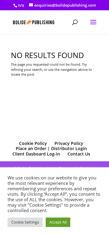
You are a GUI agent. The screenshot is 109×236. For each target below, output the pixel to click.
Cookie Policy (33, 143)
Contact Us (79, 154)
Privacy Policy (68, 143)
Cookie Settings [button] (25, 222)
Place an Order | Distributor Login (51, 148)
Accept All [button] (58, 222)
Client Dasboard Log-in (36, 154)
